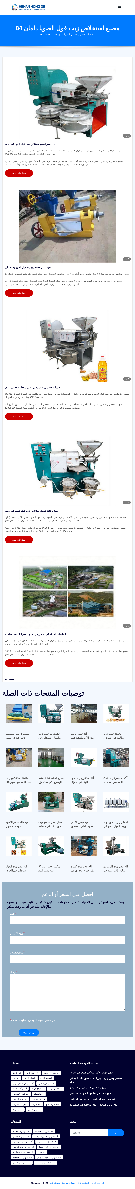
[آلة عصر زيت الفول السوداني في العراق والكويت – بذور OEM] (19, 848)
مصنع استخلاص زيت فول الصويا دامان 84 (75, 34)
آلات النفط (17, 1072)
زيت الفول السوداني (21, 1093)
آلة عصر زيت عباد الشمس (23, 1146)
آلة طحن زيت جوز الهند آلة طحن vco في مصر (92, 1098)
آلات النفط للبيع (32, 1072)
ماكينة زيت (36, 1104)
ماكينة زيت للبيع (52, 1104)
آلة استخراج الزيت (51, 1072)
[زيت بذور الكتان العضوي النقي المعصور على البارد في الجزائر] (84, 803)
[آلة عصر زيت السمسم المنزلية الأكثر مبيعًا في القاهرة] (116, 848)
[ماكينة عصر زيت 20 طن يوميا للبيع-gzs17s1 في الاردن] (51, 848)
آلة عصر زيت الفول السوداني (46, 1136)
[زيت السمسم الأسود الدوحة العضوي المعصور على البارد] (19, 803)
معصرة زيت (9, 678)
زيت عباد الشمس (20, 1099)
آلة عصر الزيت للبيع (46, 1083)
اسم (13, 913)
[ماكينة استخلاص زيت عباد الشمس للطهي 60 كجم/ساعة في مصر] (19, 759)
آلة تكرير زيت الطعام (21, 1131)
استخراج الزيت (38, 1088)
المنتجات (41, 1152)
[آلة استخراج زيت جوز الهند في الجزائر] (84, 759)
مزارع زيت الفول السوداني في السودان (89, 1087)
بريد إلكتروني (17, 933)
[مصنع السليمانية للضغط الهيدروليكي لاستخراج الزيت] (51, 759)
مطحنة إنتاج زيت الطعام (45, 1162)
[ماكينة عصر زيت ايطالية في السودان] (116, 715)
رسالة (13, 972)
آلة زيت (16, 1078)
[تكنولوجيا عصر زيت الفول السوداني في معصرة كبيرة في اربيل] (51, 715)
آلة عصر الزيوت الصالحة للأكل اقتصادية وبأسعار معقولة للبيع (77, 1182)
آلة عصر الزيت (46, 1078)
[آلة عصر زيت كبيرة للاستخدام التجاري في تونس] (84, 848)
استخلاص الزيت (55, 1088)
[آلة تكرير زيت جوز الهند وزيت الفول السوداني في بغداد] (116, 803)
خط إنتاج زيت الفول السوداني (49, 1157)
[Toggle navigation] (119, 6)
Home (47, 34)
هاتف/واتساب (17, 952)
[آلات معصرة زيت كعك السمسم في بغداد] (116, 759)
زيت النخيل (38, 1093)
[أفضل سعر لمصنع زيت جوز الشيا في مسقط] (51, 803)
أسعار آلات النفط (20, 1088)
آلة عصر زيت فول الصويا (49, 1146)
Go (116, 1132)
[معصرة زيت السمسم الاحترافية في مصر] (19, 715)
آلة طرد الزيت (29, 1078)
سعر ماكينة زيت (38, 1099)
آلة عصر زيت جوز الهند (46, 1141)
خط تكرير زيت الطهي (22, 1162)
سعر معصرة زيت (20, 1104)
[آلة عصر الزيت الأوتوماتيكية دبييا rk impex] (84, 715)
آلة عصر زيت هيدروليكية (23, 1152)
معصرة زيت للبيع (34, 1109)
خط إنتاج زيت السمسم (22, 1157)
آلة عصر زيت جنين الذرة (22, 1141)
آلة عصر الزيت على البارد (23, 1083)
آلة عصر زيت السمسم (44, 1131)
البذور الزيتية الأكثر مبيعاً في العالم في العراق (91, 1072)
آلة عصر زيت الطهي (21, 1136)
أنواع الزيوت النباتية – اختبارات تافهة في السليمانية (94, 1104)
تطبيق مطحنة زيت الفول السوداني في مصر (91, 1093)
